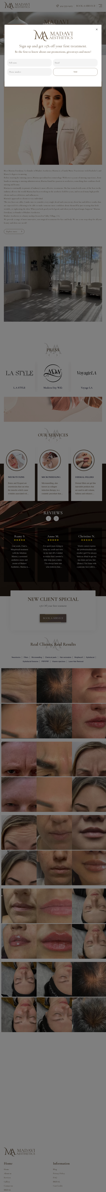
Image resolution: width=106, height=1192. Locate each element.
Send (75, 72)
